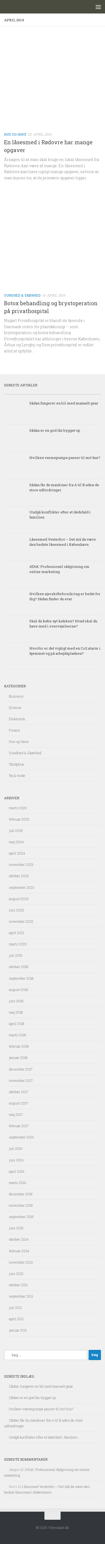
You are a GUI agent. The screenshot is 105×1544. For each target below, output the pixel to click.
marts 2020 (18, 944)
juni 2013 (16, 1273)
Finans (14, 730)
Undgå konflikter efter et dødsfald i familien (43, 1437)
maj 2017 (16, 1114)
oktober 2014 (19, 1239)
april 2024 (17, 853)
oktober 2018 (18, 966)
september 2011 (21, 1296)
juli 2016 (16, 1148)
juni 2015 (16, 1228)
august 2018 (18, 989)
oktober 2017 (18, 1091)
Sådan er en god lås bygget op (54, 430)
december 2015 (21, 1194)
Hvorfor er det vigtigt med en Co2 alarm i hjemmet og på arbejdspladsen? (64, 651)
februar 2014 (19, 1250)
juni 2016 (16, 1160)
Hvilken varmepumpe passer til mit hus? (64, 457)
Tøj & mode (17, 775)
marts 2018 (17, 1034)
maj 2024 (16, 841)
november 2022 (21, 921)
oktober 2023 (19, 875)
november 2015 (21, 1205)
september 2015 (21, 1216)
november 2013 (21, 1262)
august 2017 (18, 1103)
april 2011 (16, 1318)
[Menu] (98, 6)
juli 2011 (15, 1307)
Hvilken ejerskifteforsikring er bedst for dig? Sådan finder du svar (64, 596)
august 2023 (19, 898)
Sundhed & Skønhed (22, 295)
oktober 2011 (18, 1284)
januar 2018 (18, 1057)
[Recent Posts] (28, 392)
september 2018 (21, 978)
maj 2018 (16, 1012)
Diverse (15, 707)
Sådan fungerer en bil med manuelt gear (63, 403)
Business (16, 696)
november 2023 (21, 864)
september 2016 (21, 1137)
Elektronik (17, 718)
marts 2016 (17, 1182)
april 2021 (16, 932)
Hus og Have (15, 134)
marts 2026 (18, 807)
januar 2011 (18, 1330)
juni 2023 (16, 910)
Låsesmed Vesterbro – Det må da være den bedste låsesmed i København (62, 542)
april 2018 (16, 1023)
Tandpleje (16, 764)
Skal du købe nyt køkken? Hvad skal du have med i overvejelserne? (63, 623)
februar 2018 (19, 1046)
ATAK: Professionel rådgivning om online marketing (59, 569)
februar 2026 (19, 819)
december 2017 (21, 1069)
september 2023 (21, 887)
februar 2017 (19, 1125)
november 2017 (21, 1080)
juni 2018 (16, 1001)
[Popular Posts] (76, 392)
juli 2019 (15, 955)
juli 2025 (16, 830)
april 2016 (16, 1171)
